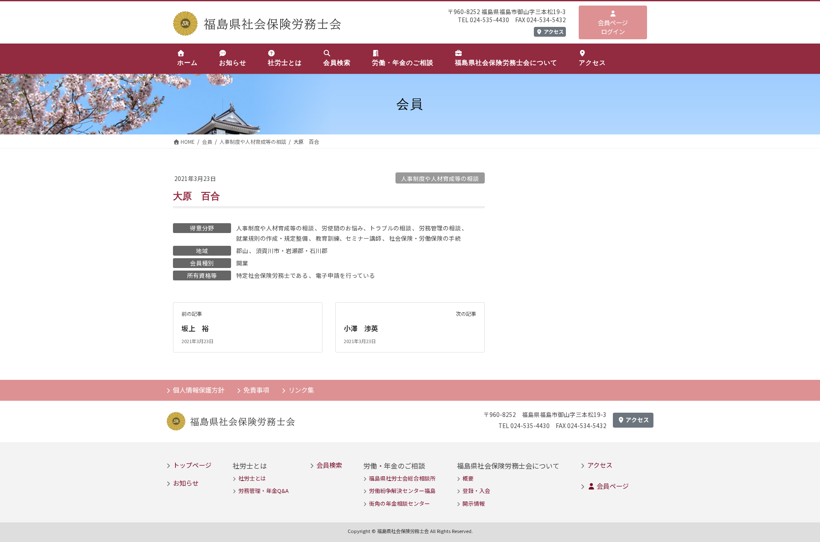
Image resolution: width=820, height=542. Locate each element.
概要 (468, 478)
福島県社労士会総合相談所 (402, 478)
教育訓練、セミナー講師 (348, 238)
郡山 (242, 250)
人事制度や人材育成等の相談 (440, 178)
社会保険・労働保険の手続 (425, 238)
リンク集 (301, 389)
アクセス (553, 31)
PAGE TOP (795, 518)
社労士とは (252, 478)
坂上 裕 (195, 328)
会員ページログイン (613, 27)
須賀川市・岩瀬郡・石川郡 (292, 250)
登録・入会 (476, 491)
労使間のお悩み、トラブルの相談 (366, 228)
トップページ (192, 464)
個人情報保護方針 (198, 389)
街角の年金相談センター (399, 503)
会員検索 (329, 464)
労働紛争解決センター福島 (402, 491)
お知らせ (186, 482)
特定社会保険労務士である (272, 275)
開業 (242, 263)
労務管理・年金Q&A (263, 491)
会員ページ (612, 485)
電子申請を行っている (345, 275)
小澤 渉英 (361, 328)
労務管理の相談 (440, 228)
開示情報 (474, 503)
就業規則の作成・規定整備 (272, 238)
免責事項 (256, 389)
